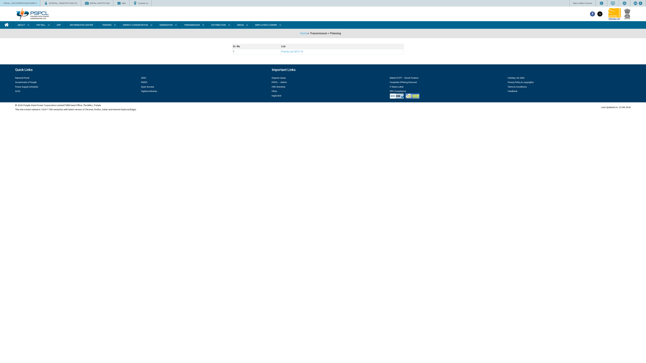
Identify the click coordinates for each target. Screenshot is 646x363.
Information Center (81, 25)
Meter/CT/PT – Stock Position (404, 78)
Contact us (143, 3)
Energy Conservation (135, 25)
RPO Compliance (398, 91)
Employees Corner (266, 25)
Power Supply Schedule (26, 87)
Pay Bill (41, 25)
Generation (166, 25)
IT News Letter (397, 87)
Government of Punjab (26, 82)
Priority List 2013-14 (292, 51)
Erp (59, 25)
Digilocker (276, 95)
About (21, 25)
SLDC (17, 91)
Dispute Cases (279, 78)
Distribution (218, 25)
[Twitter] (599, 13)
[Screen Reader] (613, 3)
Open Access (147, 87)
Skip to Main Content (582, 3)
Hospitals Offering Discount (403, 82)
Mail (124, 3)
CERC (143, 78)
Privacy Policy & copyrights (521, 82)
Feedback (512, 91)
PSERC (144, 82)
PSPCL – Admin (279, 82)
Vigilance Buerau (149, 91)
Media (240, 25)
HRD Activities (278, 87)
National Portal (22, 78)
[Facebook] (592, 13)
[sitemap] (624, 3)
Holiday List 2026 (516, 78)
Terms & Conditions (517, 87)
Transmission (192, 25)
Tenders (107, 25)
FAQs (274, 91)
